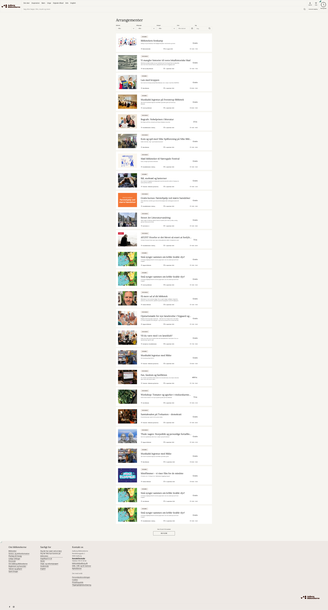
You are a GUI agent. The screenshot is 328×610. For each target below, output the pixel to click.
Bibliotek (118, 25)
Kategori (159, 25)
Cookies (75, 580)
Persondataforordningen (81, 577)
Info (66, 3)
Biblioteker (12, 551)
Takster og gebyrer (15, 569)
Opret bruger (13, 571)
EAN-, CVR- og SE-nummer (81, 566)
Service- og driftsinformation (19, 553)
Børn (43, 3)
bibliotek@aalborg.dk (80, 563)
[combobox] (164, 9)
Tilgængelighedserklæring (81, 585)
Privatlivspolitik (77, 582)
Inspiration (36, 3)
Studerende (44, 566)
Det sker (26, 3)
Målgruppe (139, 25)
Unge (49, 3)
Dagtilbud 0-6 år (46, 559)
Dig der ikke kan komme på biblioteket (50, 554)
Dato (178, 25)
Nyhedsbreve (77, 568)
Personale (12, 561)
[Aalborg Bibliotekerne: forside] (10, 6)
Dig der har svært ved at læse (51, 551)
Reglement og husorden (17, 566)
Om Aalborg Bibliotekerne (18, 564)
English (73, 3)
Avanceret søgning (313, 9)
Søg (196, 25)
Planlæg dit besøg (15, 556)
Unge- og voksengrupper (49, 564)
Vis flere (164, 533)
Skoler (42, 561)
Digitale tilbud (58, 3)
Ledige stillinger (14, 559)
